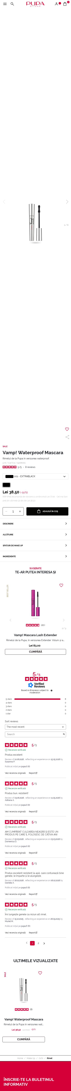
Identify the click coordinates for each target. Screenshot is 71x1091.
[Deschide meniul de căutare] (12, 4)
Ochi (41, 1058)
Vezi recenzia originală (15, 773)
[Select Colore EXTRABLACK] (6, 485)
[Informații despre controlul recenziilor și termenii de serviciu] (51, 690)
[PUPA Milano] (35, 3)
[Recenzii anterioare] (26, 942)
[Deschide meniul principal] (5, 4)
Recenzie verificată (17, 750)
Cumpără (35, 651)
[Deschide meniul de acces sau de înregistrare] (57, 4)
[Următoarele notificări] (44, 943)
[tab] (35, 523)
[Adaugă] (20, 511)
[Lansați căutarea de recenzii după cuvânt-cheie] (64, 734)
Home (20, 1058)
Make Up (31, 1058)
